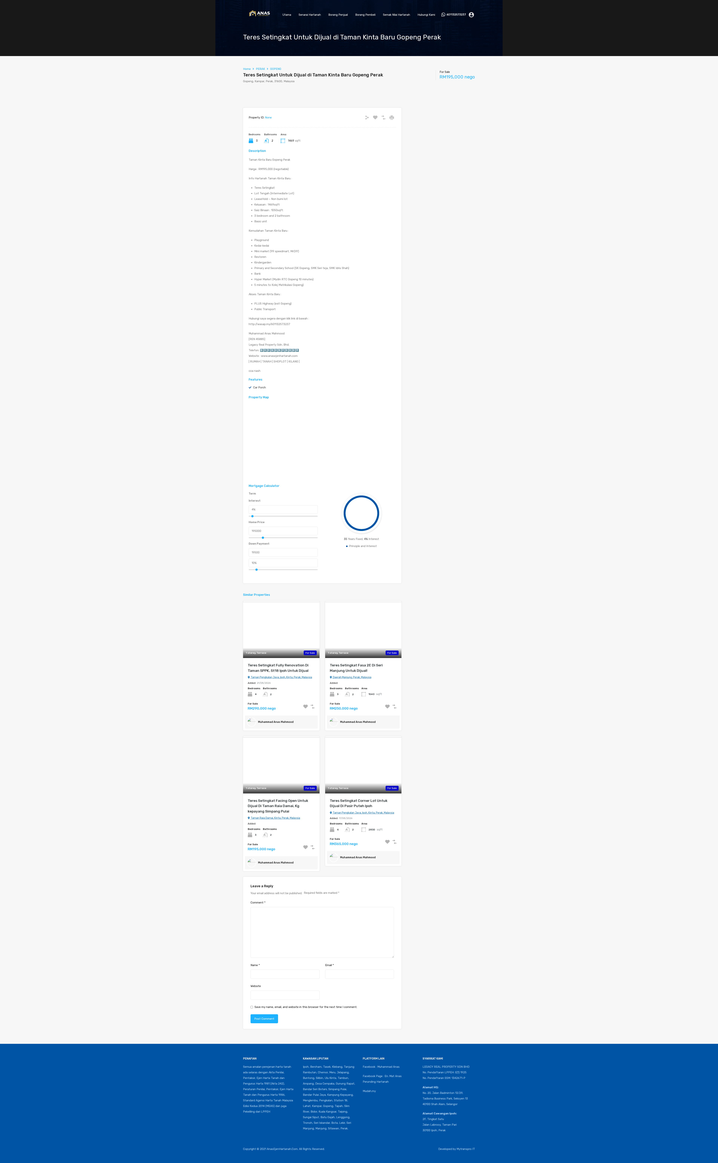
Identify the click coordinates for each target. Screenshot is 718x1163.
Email (329, 965)
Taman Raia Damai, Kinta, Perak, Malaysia (275, 818)
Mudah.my (369, 1091)
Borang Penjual (338, 14)
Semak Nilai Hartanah (396, 14)
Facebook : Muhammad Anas (381, 1066)
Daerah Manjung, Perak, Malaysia (351, 677)
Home (247, 69)
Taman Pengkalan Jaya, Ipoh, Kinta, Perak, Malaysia (281, 677)
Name (255, 965)
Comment (258, 902)
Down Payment (259, 543)
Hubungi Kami (426, 14)
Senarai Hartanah (310, 14)
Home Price (257, 522)
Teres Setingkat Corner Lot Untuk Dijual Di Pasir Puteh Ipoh (358, 803)
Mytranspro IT (466, 1149)
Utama (286, 14)
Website (256, 986)
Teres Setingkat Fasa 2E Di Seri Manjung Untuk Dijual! (356, 668)
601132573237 (456, 14)
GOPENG (275, 69)
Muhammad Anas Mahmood (276, 722)
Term (252, 493)
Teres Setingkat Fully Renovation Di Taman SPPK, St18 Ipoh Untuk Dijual (278, 668)
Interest (254, 500)
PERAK (260, 69)
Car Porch (259, 387)
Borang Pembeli (365, 14)
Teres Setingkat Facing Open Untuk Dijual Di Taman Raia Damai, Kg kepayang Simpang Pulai (278, 805)
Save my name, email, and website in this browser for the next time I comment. (305, 1007)
